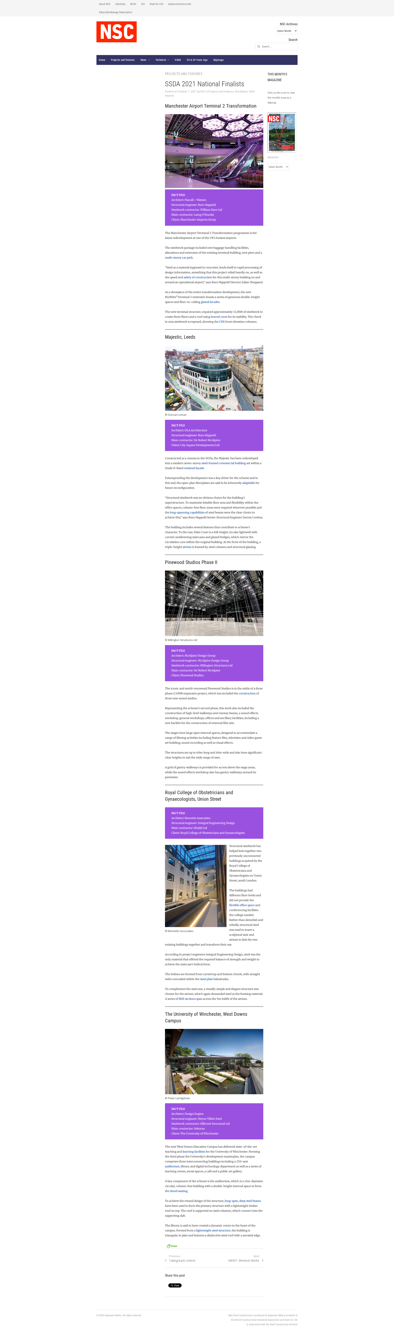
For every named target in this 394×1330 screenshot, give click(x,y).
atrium (187, 547)
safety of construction (197, 277)
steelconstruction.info (179, 4)
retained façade (194, 468)
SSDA (178, 59)
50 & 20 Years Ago (197, 59)
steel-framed (210, 463)
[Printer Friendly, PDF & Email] (172, 1245)
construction (247, 693)
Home (102, 59)
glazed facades (210, 302)
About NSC (104, 4)
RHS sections (187, 999)
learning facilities (194, 1151)
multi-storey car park (179, 257)
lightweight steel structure (213, 1230)
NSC (202, 91)
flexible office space (242, 905)
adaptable (248, 483)
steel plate (206, 979)
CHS (222, 321)
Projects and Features (123, 59)
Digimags (218, 59)
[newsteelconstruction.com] (116, 31)
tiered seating (179, 1191)
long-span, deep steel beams (243, 1201)
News (144, 59)
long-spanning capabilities (187, 512)
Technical (161, 59)
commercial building (232, 463)
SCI (143, 4)
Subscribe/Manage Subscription (115, 12)
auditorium (172, 1166)
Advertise (120, 4)
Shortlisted (241, 91)
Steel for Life (156, 4)
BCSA (133, 4)
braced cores (219, 317)
